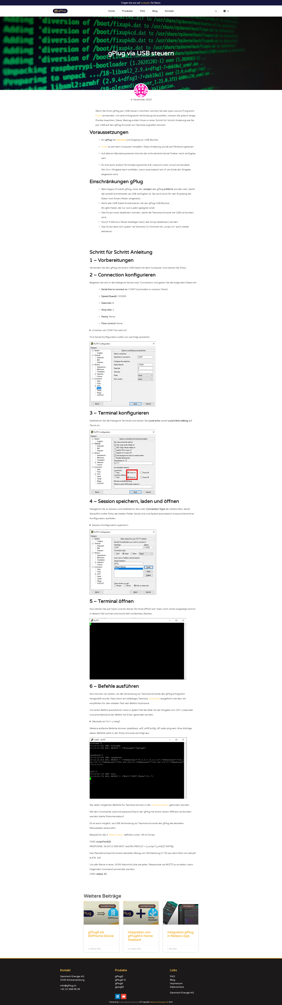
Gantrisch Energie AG (182, 992)
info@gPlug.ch (68, 985)
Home (111, 11)
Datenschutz (177, 986)
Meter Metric (116, 834)
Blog (154, 11)
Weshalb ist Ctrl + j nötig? (106, 721)
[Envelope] (123, 996)
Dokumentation (160, 805)
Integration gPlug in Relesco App (180, 934)
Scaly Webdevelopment (129, 1002)
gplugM (119, 986)
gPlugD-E (120, 979)
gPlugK (119, 983)
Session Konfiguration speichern (110, 525)
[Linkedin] (117, 996)
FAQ (142, 11)
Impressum (176, 983)
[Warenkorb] (215, 11)
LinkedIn (145, 2)
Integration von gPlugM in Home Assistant (140, 935)
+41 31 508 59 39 (70, 989)
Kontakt (169, 11)
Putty (98, 115)
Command (154, 698)
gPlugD (119, 976)
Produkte (127, 11)
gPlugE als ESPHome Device (101, 934)
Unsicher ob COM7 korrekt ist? (109, 330)
